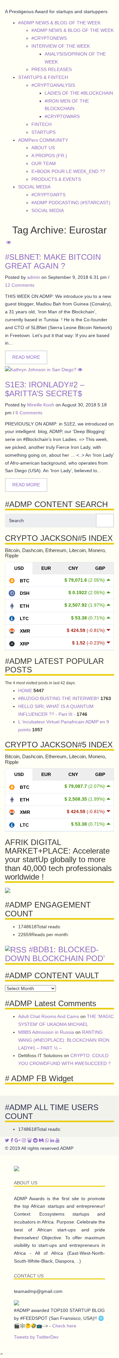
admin (33, 277)
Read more (26, 357)
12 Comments (19, 285)
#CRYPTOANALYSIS (53, 85)
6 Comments (29, 412)
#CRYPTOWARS (62, 116)
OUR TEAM (43, 163)
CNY (73, 568)
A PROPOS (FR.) (49, 155)
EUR (46, 568)
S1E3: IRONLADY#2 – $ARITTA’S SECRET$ (44, 389)
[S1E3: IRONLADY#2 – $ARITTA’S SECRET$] (43, 369)
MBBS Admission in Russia (46, 1032)
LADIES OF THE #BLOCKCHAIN (79, 93)
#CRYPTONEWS (49, 38)
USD (19, 568)
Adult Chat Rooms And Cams (48, 1016)
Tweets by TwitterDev (36, 1337)
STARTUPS (43, 132)
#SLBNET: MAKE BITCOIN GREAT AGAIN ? (53, 261)
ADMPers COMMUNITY (43, 140)
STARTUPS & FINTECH (43, 77)
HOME (25, 690)
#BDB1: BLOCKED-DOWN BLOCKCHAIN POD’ (55, 954)
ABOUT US (43, 147)
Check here (64, 1325)
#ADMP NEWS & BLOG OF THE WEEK (59, 22)
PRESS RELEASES (51, 69)
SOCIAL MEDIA (34, 186)
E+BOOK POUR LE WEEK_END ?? (68, 171)
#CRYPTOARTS (48, 194)
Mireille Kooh (40, 404)
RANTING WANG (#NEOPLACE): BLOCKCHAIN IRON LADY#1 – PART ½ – (63, 1040)
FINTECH (41, 124)
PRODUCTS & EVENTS (56, 179)
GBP (100, 568)
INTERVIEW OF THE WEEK (60, 46)
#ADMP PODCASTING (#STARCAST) (70, 202)
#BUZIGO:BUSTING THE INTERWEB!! (58, 698)
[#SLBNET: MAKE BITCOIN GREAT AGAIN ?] (8, 242)
